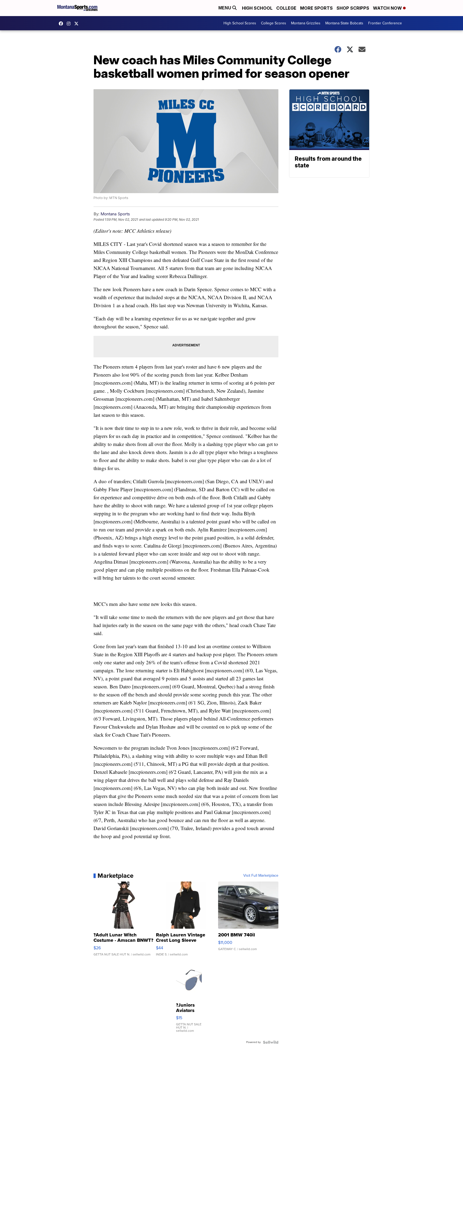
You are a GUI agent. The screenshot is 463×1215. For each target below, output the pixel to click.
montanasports (62, 23)
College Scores (273, 23)
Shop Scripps (353, 8)
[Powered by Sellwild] (270, 1042)
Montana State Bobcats (344, 23)
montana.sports (70, 23)
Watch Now (388, 8)
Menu (225, 8)
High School (257, 8)
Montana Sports (115, 213)
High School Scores (239, 23)
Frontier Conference (385, 23)
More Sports (316, 8)
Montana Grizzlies (305, 23)
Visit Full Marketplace (260, 876)
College (286, 8)
